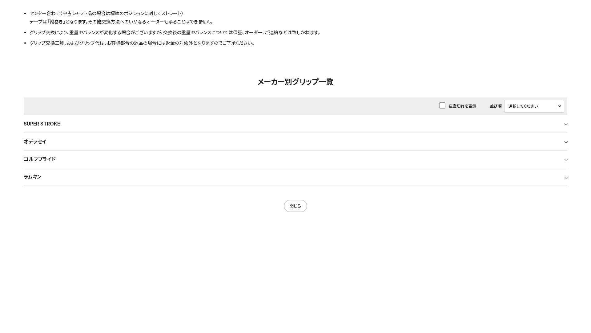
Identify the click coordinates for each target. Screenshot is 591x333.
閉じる (295, 205)
